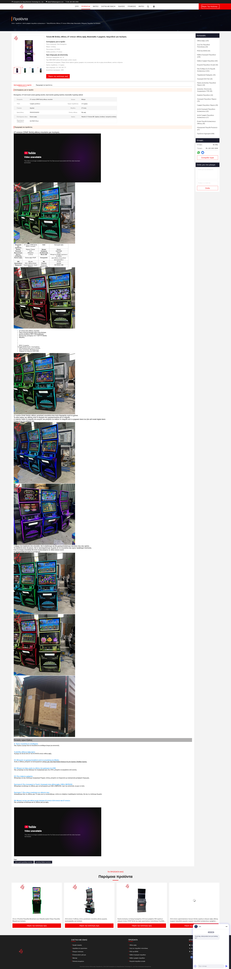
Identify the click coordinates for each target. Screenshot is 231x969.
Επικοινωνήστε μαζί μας (79, 954)
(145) (206, 56)
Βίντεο (95, 6)
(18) (206, 84)
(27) (207, 128)
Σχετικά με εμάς (107, 6)
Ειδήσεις (121, 6)
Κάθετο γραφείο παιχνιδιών (137, 958)
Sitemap (74, 958)
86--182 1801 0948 (72, 2)
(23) (203, 46)
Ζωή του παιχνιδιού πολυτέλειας (139, 948)
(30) (204, 90)
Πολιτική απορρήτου (78, 961)
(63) (207, 61)
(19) (204, 79)
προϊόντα (18, 23)
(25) (207, 105)
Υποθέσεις (132, 6)
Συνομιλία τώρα (207, 158)
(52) (207, 65)
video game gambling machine (23, 862)
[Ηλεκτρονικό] (202, 152)
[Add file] (195, 966)
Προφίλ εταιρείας (77, 945)
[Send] (226, 966)
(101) (206, 70)
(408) (205, 133)
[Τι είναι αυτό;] (198, 152)
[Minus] (226, 926)
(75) (206, 100)
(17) (205, 116)
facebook (191, 957)
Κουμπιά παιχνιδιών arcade (137, 961)
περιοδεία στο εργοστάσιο (79, 948)
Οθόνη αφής (133, 945)
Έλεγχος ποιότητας (77, 951)
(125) (203, 41)
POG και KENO (134, 951)
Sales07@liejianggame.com (55, 2)
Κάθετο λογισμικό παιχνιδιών (138, 954)
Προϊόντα (85, 6)
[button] (15, 903)
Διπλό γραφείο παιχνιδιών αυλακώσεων (34, 23)
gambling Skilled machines (43, 862)
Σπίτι (77, 6)
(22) (206, 110)
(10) (205, 95)
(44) (203, 51)
